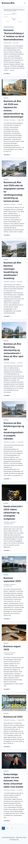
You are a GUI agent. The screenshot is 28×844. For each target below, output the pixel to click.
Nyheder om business (10, 120)
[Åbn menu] (24, 3)
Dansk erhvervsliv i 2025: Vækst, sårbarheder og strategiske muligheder (13, 512)
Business (6, 98)
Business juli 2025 (13, 716)
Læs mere (7, 73)
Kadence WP (15, 839)
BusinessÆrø (8, 42)
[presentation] (14, 16)
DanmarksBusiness (9, 27)
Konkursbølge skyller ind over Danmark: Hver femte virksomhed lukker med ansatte (13, 780)
